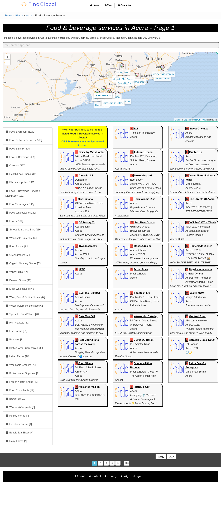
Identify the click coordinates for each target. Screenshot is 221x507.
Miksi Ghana (85, 198)
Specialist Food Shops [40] (24, 314)
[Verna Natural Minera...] (109, 90)
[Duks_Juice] (122, 65)
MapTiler (187, 119)
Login (138, 476)
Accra (28, 15)
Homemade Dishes (201, 245)
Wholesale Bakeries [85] (23, 237)
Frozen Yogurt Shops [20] (23, 381)
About (81, 476)
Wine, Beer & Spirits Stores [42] (27, 297)
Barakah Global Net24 (202, 339)
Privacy (112, 476)
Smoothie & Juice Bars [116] (25, 229)
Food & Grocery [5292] (22, 131)
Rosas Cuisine (142, 245)
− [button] (8, 62)
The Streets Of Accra (201, 198)
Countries (125, 5)
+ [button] (8, 57)
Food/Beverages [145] (21, 204)
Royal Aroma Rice (144, 198)
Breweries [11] (17, 398)
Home (95, 5)
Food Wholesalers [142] (22, 212)
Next (159, 457)
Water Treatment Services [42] (26, 305)
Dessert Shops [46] (20, 280)
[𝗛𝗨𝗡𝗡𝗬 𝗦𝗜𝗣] (104, 88)
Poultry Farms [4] (19, 415)
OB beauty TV (87, 222)
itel (136, 128)
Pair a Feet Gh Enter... (113, 102)
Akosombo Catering (146, 316)
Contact (95, 476)
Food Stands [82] (18, 246)
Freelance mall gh (89, 386)
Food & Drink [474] (19, 148)
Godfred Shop (138, 81)
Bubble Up (195, 152)
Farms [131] (16, 221)
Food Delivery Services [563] (25, 140)
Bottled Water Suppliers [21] (24, 373)
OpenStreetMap (200, 119)
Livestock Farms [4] (20, 424)
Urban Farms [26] (19, 356)
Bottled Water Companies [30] (26, 347)
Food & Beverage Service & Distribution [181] (23, 193)
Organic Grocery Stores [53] (25, 263)
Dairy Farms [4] (18, 441)
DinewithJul (86, 175)
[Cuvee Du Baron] (124, 76)
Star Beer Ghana (144, 222)
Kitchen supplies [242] (21, 182)
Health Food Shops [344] (23, 173)
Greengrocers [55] (19, 254)
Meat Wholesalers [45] (22, 288)
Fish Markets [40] (19, 322)
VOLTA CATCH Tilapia (163, 74)
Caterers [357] (17, 165)
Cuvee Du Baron (125, 82)
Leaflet (177, 119)
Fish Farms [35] (18, 331)
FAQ (125, 476)
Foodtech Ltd (142, 292)
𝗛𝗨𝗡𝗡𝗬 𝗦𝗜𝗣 (104, 95)
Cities (109, 5)
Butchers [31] (16, 339)
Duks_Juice (122, 72)
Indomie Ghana (163, 78)
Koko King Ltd (143, 175)
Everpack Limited (89, 292)
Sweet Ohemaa (198, 128)
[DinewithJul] (97, 91)
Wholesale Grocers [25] (22, 364)
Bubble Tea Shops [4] (21, 432)
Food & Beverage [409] (22, 157)
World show (197, 292)
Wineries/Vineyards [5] (22, 407)
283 (127, 463)
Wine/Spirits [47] (18, 271)
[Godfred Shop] (137, 75)
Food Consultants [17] (21, 390)
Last (171, 457)
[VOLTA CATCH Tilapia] (162, 67)
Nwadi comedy (88, 245)
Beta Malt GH (87, 316)
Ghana (19, 15)
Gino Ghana (85, 363)
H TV (82, 269)
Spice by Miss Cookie (123, 79)
